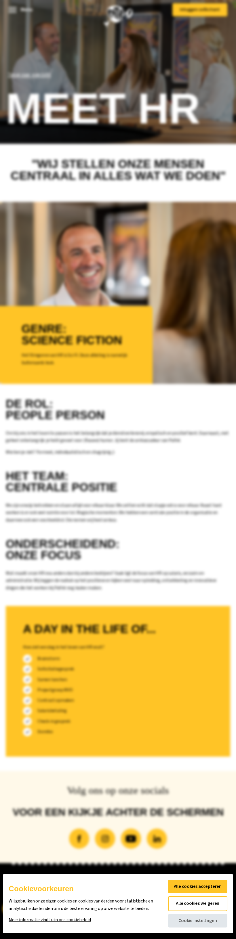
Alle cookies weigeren (197, 903)
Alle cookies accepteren (198, 886)
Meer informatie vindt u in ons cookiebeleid (50, 920)
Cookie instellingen (197, 920)
